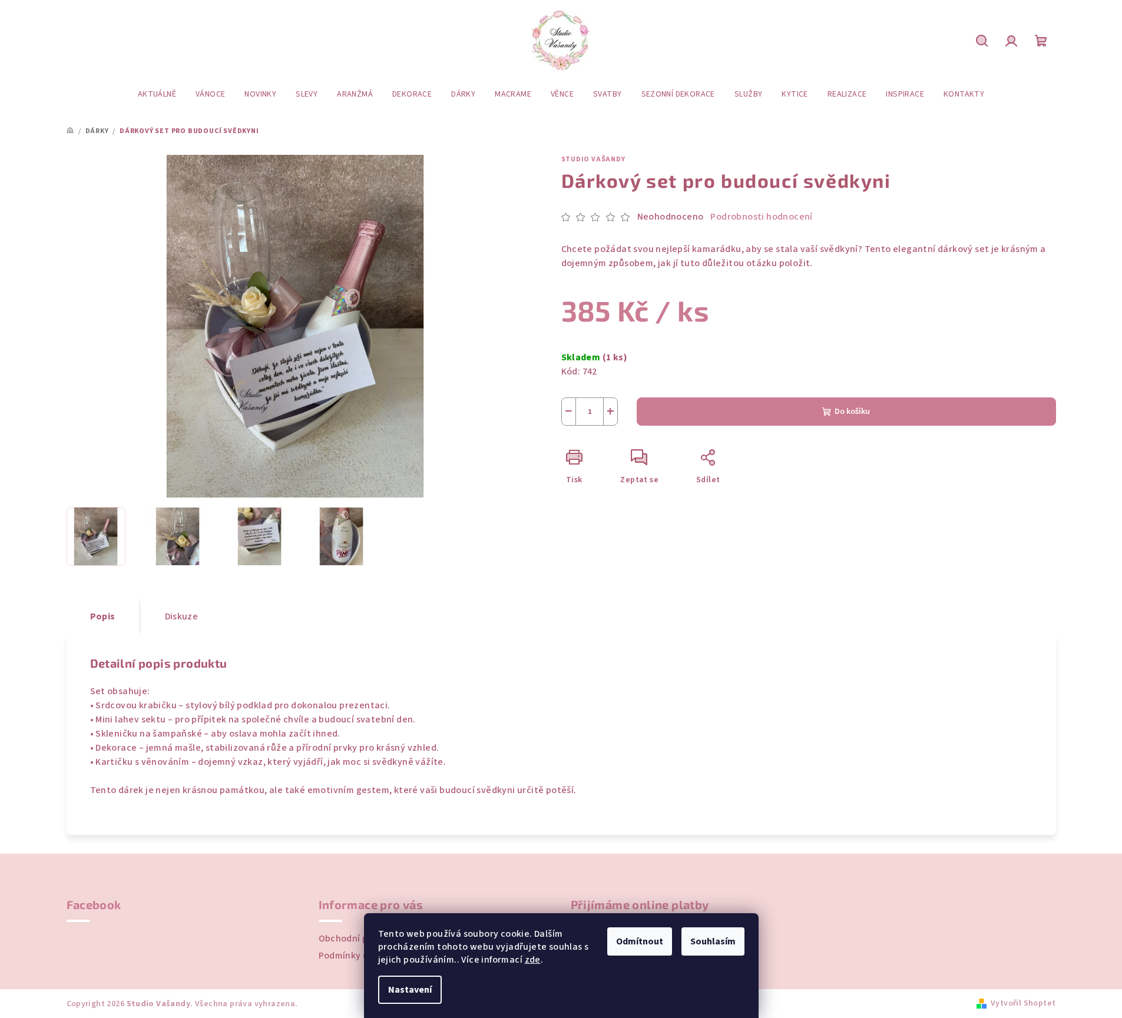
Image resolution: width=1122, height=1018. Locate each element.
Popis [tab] (102, 616)
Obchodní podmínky (362, 938)
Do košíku (852, 411)
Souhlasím (713, 941)
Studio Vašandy (593, 159)
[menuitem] (157, 94)
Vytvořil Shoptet (1023, 1003)
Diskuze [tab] (181, 616)
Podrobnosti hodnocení (761, 216)
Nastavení (410, 989)
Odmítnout (639, 941)
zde (533, 959)
